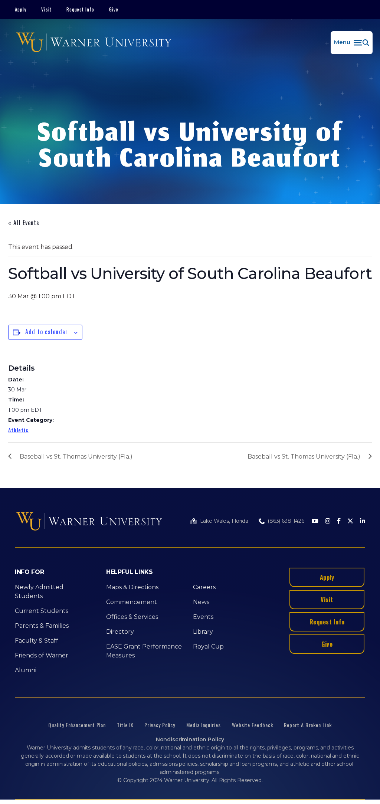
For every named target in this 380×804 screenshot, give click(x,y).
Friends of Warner (41, 655)
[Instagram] (327, 521)
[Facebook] (339, 521)
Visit (46, 9)
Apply (20, 9)
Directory (120, 631)
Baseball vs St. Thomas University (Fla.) (76, 456)
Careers (204, 587)
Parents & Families (42, 625)
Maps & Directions (132, 587)
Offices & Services (132, 616)
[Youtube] (315, 521)
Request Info (80, 9)
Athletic (18, 430)
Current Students (41, 610)
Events (203, 616)
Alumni (25, 670)
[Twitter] (350, 521)
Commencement (131, 602)
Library (203, 631)
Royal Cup (208, 646)
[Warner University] (94, 43)
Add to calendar (46, 331)
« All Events (23, 222)
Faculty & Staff (36, 640)
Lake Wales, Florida (224, 521)
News (201, 602)
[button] (352, 42)
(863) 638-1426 (286, 521)
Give (113, 9)
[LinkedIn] (362, 521)
